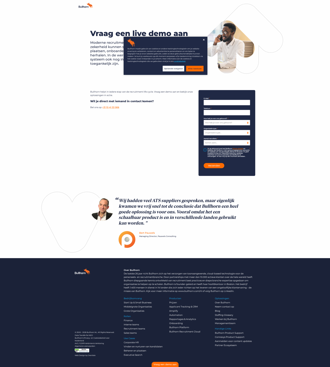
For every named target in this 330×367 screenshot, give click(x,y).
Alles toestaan (195, 69)
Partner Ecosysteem (226, 345)
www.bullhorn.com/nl (190, 291)
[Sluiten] (204, 40)
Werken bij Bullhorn (226, 319)
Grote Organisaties (134, 311)
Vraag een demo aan (165, 364)
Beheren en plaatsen (135, 350)
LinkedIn (229, 291)
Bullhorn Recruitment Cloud (184, 331)
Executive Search (133, 355)
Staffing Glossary (224, 315)
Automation (176, 315)
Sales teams (130, 333)
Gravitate (92, 355)
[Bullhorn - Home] (86, 7)
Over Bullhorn (222, 302)
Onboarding (176, 323)
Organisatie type (211, 128)
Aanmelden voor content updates (233, 341)
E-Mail (207, 98)
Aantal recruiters (211, 138)
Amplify (173, 311)
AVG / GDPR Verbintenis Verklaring (89, 343)
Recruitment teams (134, 328)
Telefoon (208, 108)
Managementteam (225, 323)
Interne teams (131, 324)
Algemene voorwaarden (85, 346)
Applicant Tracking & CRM (183, 306)
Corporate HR (131, 342)
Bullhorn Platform (179, 327)
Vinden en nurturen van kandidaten (143, 346)
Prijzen (173, 302)
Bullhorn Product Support (229, 333)
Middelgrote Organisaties (138, 306)
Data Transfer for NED (84, 335)
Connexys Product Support (229, 337)
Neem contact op (224, 306)
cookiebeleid (179, 61)
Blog (217, 311)
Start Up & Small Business (137, 302)
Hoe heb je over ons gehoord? (216, 118)
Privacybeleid (238, 149)
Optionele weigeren (173, 69)
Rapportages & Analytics (182, 319)
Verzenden (214, 165)
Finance (128, 320)
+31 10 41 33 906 (110, 107)
